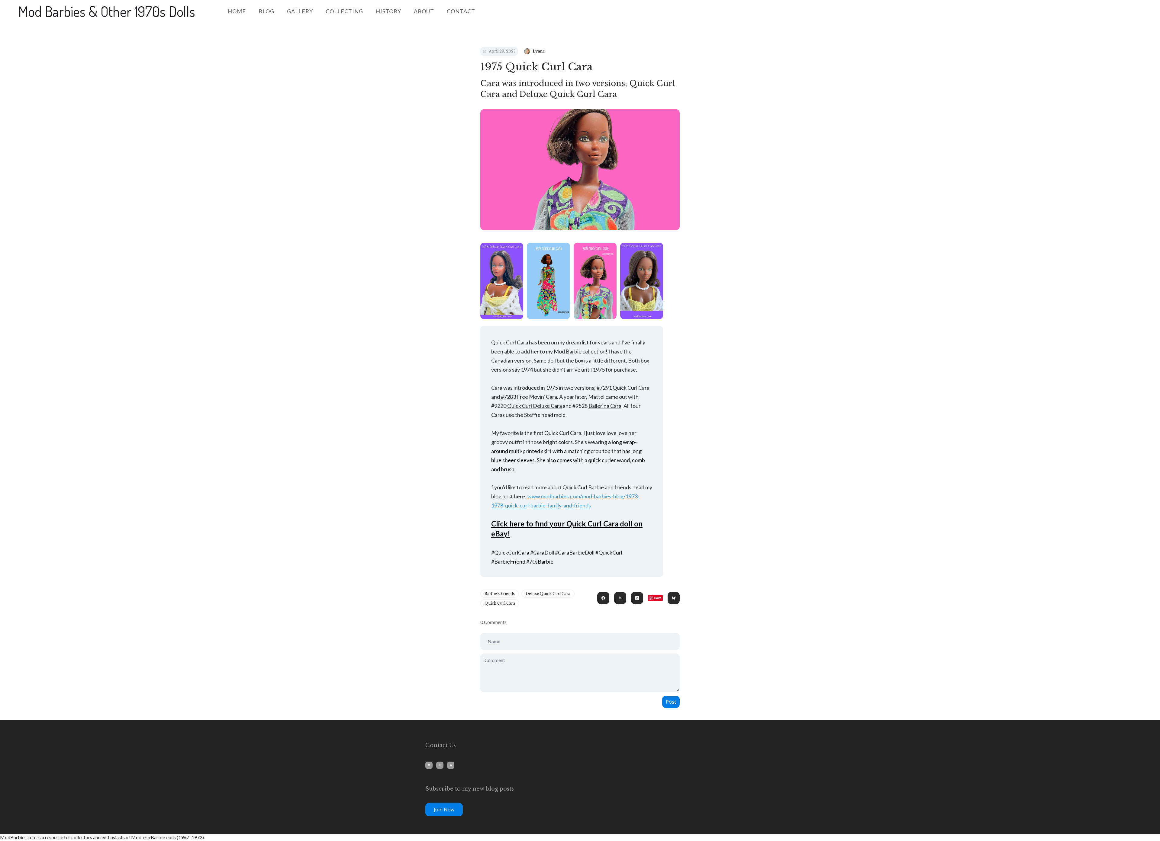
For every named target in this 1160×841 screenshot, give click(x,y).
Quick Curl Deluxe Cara (534, 405)
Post (671, 702)
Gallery (300, 11)
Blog (266, 11)
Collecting (344, 11)
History (388, 11)
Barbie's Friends (500, 593)
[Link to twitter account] (439, 765)
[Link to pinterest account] (429, 765)
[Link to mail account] (450, 765)
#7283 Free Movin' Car (527, 396)
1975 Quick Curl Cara (536, 66)
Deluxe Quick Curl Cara (548, 593)
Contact (461, 11)
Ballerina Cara (604, 405)
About (424, 11)
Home (237, 11)
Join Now (444, 809)
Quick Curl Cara (510, 342)
